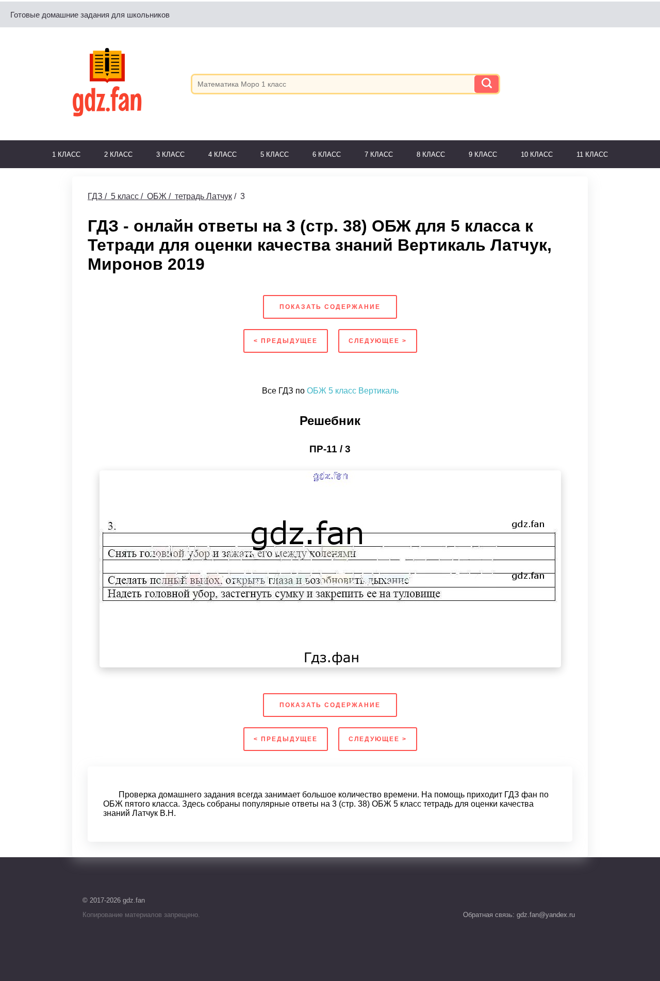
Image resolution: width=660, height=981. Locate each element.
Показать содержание (330, 306)
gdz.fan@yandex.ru (545, 915)
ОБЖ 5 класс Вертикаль (353, 390)
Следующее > (378, 341)
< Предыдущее (286, 341)
